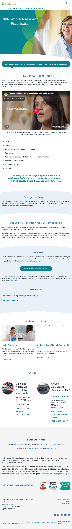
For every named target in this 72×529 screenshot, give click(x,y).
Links (56, 64)
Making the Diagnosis (27, 64)
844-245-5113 (59, 444)
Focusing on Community (44, 64)
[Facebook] (55, 514)
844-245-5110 (42, 444)
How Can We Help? (12, 64)
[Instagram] (58, 514)
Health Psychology (10, 345)
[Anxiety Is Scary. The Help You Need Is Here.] (53, 333)
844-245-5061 (18, 444)
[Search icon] (65, 4)
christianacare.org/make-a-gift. (57, 474)
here (33, 257)
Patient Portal (14, 280)
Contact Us (63, 64)
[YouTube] (69, 514)
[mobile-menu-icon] (69, 3)
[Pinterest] (62, 514)
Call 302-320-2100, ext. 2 (22, 410)
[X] (65, 514)
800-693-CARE (7, 504)
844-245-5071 (51, 448)
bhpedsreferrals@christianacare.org (27, 261)
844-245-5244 (33, 448)
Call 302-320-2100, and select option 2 (59, 414)
